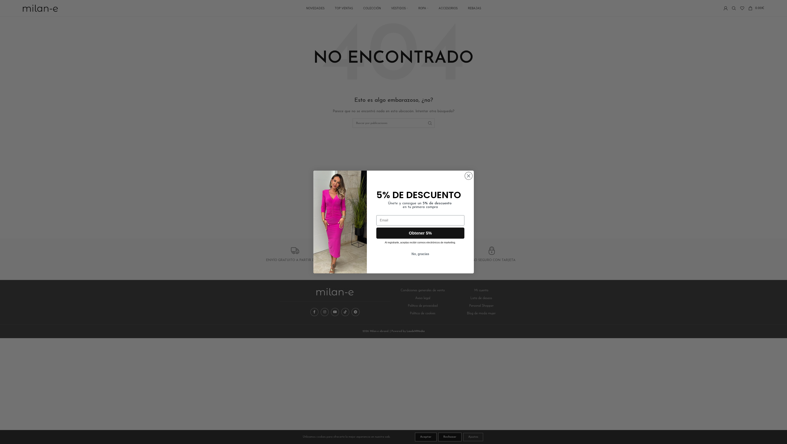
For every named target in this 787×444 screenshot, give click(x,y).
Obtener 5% (420, 233)
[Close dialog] (468, 175)
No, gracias (420, 254)
